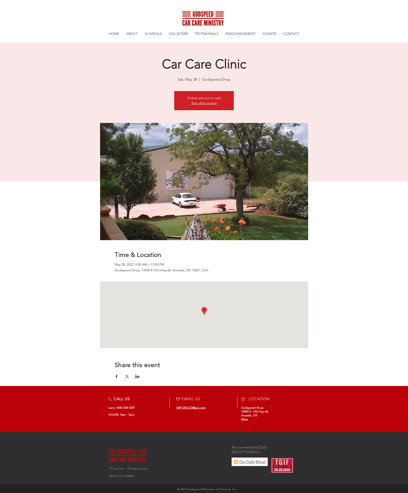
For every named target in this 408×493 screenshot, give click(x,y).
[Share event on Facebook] (117, 376)
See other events (204, 103)
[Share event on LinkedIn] (137, 376)
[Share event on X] (127, 376)
